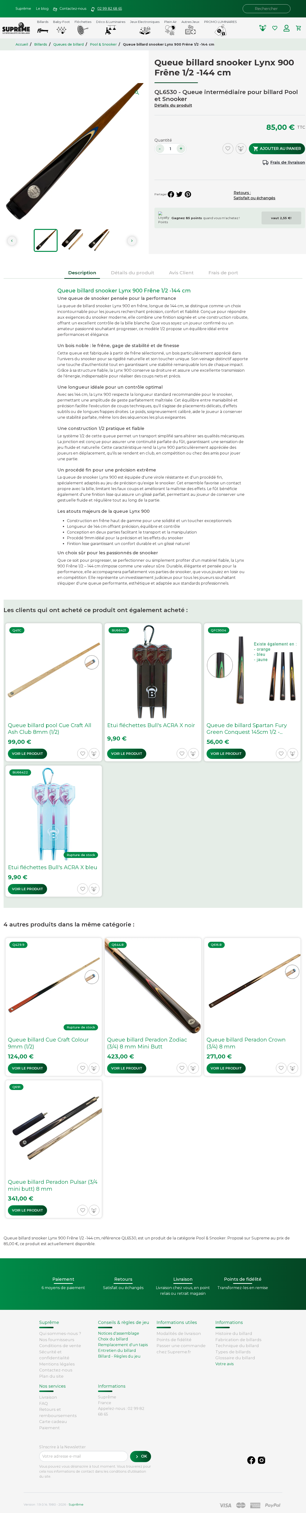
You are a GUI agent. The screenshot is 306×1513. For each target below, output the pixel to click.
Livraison (48, 1397)
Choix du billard (113, 1339)
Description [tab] (82, 272)
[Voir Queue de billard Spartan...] (252, 692)
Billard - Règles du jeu (119, 1356)
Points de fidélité (174, 1339)
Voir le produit (27, 753)
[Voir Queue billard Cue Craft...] (53, 1007)
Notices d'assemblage (118, 1333)
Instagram (261, 1460)
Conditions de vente (60, 1345)
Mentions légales (57, 1364)
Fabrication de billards (238, 1339)
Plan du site (51, 1376)
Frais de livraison (287, 162)
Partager (171, 194)
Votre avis (224, 1364)
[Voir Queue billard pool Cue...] (53, 692)
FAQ (43, 1403)
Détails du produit (173, 105)
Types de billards (233, 1351)
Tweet (179, 194)
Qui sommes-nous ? (60, 1333)
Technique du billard (237, 1345)
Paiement (49, 1427)
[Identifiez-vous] (287, 28)
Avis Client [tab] (181, 272)
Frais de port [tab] (223, 272)
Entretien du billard (117, 1350)
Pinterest (188, 194)
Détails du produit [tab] (132, 272)
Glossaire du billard (235, 1357)
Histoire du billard (233, 1333)
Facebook (251, 1460)
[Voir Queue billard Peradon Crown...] (252, 1007)
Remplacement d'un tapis (123, 1345)
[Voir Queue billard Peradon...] (152, 1007)
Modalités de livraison (179, 1333)
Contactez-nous (55, 1370)
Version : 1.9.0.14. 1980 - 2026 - (53, 1504)
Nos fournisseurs (56, 1339)
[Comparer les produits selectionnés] (263, 28)
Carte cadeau (53, 1421)
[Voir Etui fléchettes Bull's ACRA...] (152, 692)
